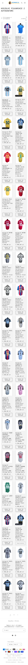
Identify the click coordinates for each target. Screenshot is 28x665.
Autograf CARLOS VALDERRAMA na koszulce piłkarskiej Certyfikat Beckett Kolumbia (7, 170)
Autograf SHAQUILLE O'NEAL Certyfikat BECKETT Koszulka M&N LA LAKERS (19, 437)
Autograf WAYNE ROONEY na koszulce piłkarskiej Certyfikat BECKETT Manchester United (20, 204)
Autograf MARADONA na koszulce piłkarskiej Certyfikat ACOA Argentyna (20, 40)
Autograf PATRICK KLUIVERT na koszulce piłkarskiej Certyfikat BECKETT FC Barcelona (6, 367)
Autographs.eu (13, 654)
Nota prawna (21, 662)
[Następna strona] (17, 614)
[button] (2, 2)
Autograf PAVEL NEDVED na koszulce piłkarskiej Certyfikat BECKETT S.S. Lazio (7, 335)
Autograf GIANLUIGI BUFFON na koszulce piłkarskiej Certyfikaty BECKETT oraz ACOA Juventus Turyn (20, 368)
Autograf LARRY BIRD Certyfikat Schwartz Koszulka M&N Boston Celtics (7, 499)
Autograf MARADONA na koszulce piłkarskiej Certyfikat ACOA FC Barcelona (6, 41)
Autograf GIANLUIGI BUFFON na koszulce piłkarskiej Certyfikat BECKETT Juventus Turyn (20, 402)
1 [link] (10, 614)
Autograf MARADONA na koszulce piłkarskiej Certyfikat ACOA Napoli (6, 72)
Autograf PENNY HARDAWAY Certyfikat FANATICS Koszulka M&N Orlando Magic (7, 436)
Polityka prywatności (11, 662)
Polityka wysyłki (21, 657)
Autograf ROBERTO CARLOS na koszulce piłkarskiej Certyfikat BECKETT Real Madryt (20, 500)
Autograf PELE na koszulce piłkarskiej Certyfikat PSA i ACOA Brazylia (20, 103)
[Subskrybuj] (23, 630)
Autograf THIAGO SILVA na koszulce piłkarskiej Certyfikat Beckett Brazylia (19, 170)
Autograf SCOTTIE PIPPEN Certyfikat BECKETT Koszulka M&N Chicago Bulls (7, 468)
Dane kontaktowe (17, 655)
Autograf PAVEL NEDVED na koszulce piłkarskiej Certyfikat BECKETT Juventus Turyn (7, 565)
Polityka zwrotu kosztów (10, 657)
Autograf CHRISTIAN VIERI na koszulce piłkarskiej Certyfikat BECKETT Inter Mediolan (20, 137)
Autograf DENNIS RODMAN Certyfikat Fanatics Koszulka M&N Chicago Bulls (20, 468)
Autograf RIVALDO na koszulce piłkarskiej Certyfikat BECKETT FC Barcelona (19, 303)
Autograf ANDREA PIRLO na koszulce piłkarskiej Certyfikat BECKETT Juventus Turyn (7, 270)
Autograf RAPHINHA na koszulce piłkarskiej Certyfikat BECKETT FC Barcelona (6, 532)
